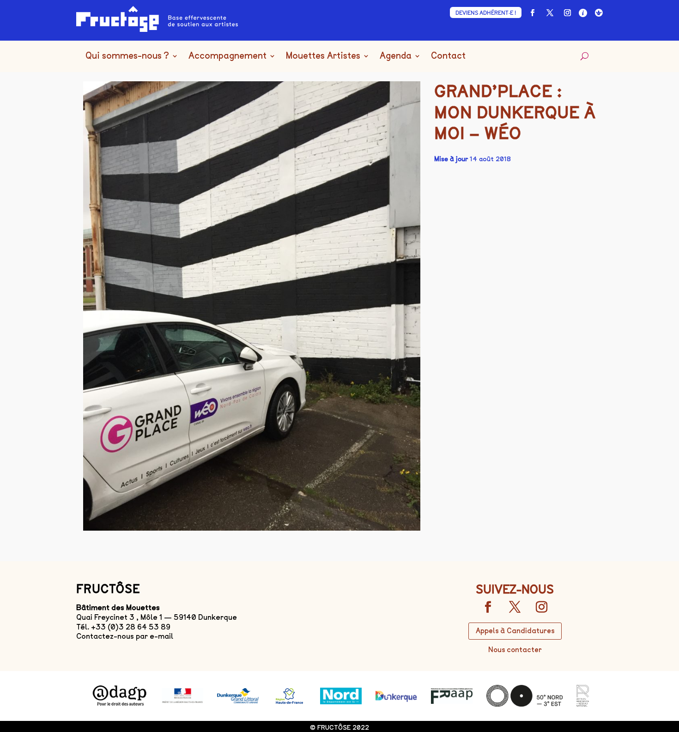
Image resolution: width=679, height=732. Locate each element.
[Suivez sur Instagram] (567, 13)
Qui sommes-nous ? (127, 56)
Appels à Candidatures (515, 631)
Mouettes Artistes (323, 56)
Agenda (396, 56)
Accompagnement (227, 56)
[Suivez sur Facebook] (532, 13)
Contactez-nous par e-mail (124, 636)
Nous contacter (515, 650)
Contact (448, 56)
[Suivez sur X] (550, 13)
